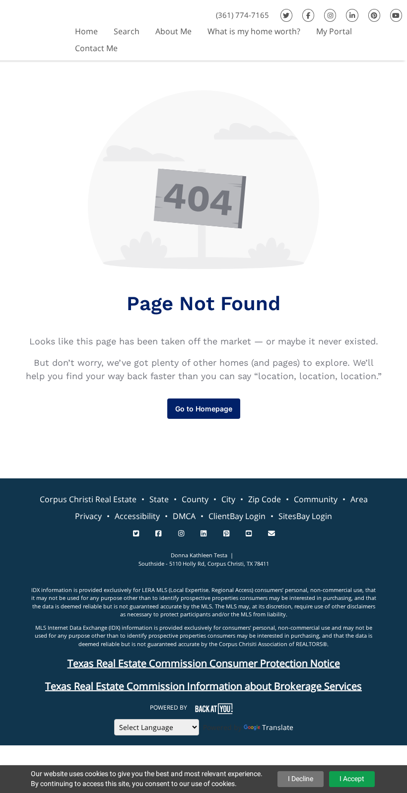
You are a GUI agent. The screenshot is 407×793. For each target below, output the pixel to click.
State (159, 499)
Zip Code (264, 499)
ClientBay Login (237, 516)
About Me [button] (173, 31)
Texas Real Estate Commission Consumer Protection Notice (204, 663)
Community (316, 499)
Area (359, 499)
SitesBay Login (305, 516)
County (195, 499)
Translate (277, 727)
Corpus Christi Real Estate (88, 499)
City (228, 499)
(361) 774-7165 (242, 15)
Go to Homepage (203, 408)
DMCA (184, 516)
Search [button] (126, 31)
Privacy (88, 516)
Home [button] (86, 31)
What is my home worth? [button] (253, 31)
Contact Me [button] (96, 48)
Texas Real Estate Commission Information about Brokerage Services (203, 686)
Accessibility (137, 516)
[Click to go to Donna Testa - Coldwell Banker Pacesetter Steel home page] (33, 29)
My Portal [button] (334, 31)
